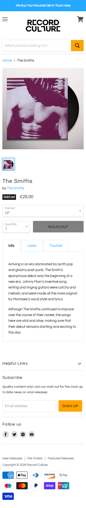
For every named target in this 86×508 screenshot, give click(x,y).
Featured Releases (61, 458)
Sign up (70, 406)
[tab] (11, 246)
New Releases (12, 458)
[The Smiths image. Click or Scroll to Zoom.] (43, 111)
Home (7, 60)
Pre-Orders (35, 458)
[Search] (77, 45)
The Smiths (15, 188)
